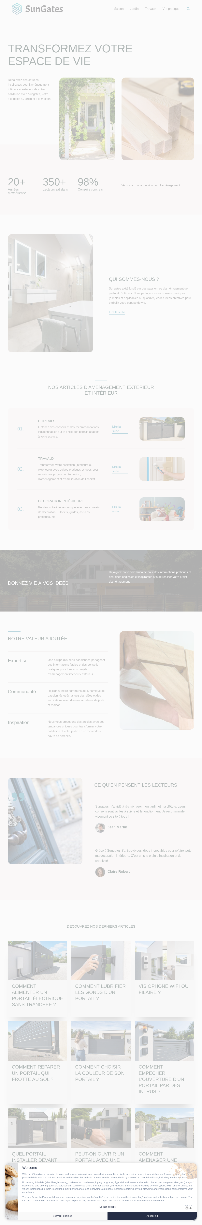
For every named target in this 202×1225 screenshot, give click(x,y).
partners (40, 1174)
